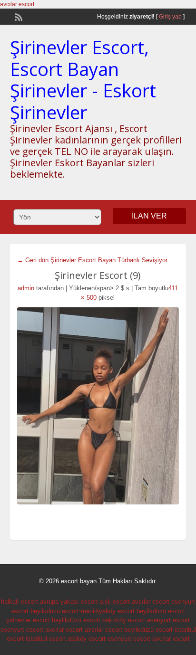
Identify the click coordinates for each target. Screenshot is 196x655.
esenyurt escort (168, 620)
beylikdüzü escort (54, 611)
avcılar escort (17, 4)
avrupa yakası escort (69, 601)
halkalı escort (19, 601)
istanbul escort (46, 638)
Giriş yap (170, 16)
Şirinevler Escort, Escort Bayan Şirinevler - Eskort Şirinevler (83, 79)
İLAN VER (149, 216)
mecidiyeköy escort (108, 611)
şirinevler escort (28, 620)
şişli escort (115, 601)
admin (26, 288)
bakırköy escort (123, 620)
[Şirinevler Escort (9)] (98, 405)
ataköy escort (87, 638)
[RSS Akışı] (17, 16)
